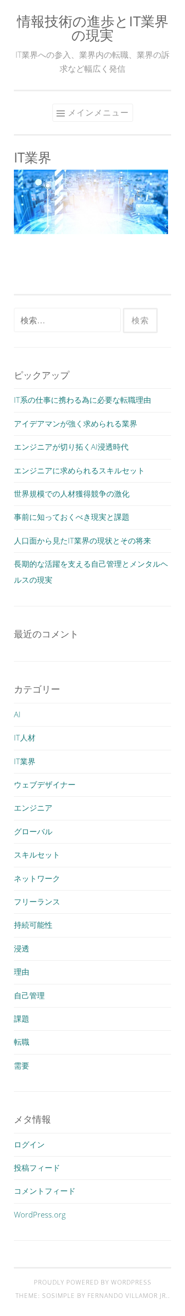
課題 (21, 1018)
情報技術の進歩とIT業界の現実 (93, 27)
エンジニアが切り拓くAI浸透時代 (71, 446)
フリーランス (37, 901)
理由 (21, 971)
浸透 (21, 948)
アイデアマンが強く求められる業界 (75, 423)
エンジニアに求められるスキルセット (79, 470)
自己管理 (29, 995)
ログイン (29, 1144)
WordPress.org (40, 1214)
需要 (21, 1065)
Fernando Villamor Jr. (127, 1295)
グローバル (33, 831)
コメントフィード (45, 1191)
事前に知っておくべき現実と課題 (72, 517)
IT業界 (24, 761)
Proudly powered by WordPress (93, 1282)
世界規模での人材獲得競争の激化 (72, 493)
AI (17, 714)
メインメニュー (98, 112)
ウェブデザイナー (45, 784)
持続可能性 (33, 924)
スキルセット (37, 854)
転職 (21, 1042)
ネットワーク (37, 878)
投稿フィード (37, 1167)
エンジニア (33, 807)
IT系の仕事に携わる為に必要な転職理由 (82, 399)
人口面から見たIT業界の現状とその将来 (82, 540)
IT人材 (24, 737)
